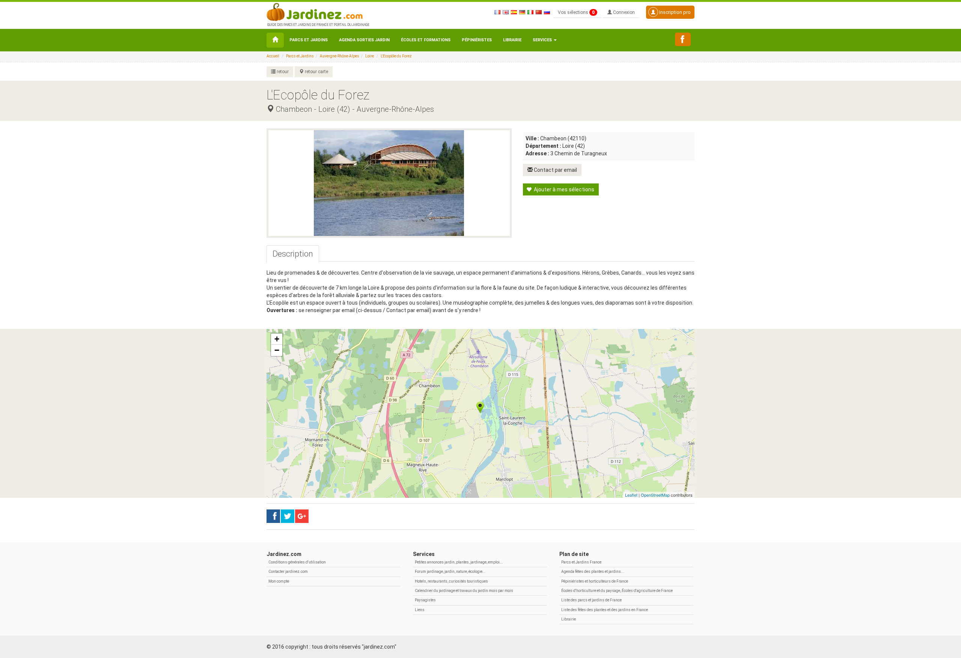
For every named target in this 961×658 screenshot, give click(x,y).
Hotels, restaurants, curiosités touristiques (451, 581)
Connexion (623, 12)
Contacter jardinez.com (288, 571)
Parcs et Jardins (308, 40)
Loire (369, 56)
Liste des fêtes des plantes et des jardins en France (604, 610)
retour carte (316, 71)
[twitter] (302, 516)
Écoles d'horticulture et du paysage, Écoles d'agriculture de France (617, 591)
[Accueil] (275, 40)
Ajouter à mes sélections (563, 189)
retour (282, 71)
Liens (420, 610)
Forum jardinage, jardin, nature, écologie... (450, 571)
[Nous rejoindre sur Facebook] (683, 39)
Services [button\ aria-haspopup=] (543, 40)
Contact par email (555, 170)
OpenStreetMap (655, 495)
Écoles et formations (425, 40)
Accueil (273, 56)
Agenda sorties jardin (364, 40)
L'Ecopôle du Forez (396, 56)
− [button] (276, 350)
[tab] (293, 254)
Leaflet (631, 495)
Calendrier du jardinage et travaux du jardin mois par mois (464, 591)
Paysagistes (425, 600)
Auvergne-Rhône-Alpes (339, 56)
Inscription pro (674, 12)
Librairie (512, 40)
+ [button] (276, 339)
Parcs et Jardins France (581, 562)
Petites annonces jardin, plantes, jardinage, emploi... (459, 562)
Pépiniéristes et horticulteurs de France (594, 581)
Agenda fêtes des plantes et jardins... (592, 571)
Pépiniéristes (477, 40)
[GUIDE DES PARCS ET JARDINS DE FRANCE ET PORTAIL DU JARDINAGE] (317, 11)
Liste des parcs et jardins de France (591, 600)
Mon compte (278, 581)
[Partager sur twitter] (287, 516)
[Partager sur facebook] (273, 516)
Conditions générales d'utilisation (297, 562)
